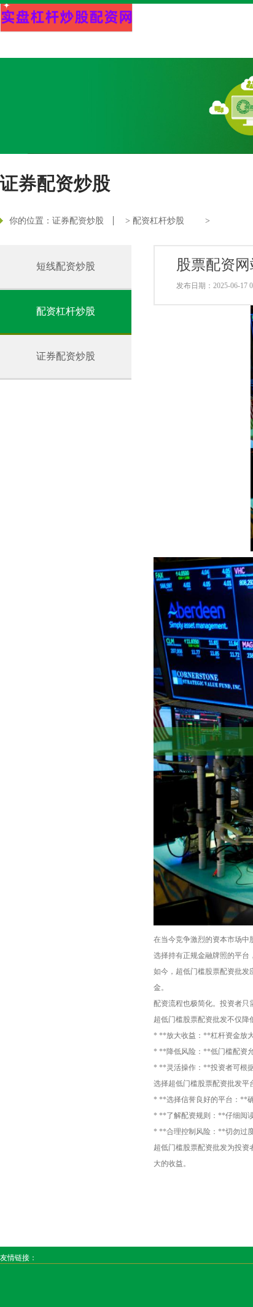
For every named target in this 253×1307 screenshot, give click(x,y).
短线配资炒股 (65, 266)
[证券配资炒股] (66, 18)
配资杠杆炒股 (158, 220)
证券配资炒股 (78, 220)
